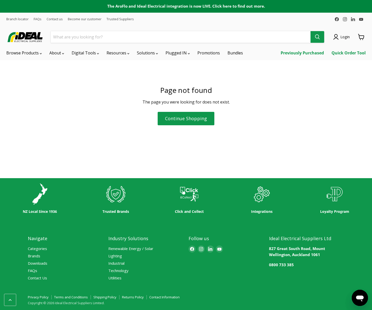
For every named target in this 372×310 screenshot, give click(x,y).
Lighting (115, 255)
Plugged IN (177, 53)
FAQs (38, 19)
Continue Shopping (186, 118)
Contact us (55, 19)
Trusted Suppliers (120, 19)
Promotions (208, 53)
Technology (118, 270)
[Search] (317, 37)
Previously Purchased (302, 53)
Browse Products (23, 53)
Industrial (116, 263)
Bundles (235, 53)
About (55, 53)
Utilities (114, 277)
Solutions (146, 53)
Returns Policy (133, 297)
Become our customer (84, 19)
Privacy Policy (38, 297)
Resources (117, 53)
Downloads (37, 263)
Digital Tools (84, 53)
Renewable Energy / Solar (130, 248)
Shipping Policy (104, 297)
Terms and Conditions (71, 297)
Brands (34, 255)
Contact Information (164, 297)
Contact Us (37, 277)
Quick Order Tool (349, 53)
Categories (37, 248)
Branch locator (17, 19)
